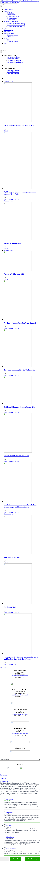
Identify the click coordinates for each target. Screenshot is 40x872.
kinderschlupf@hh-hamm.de (20, 733)
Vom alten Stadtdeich (12, 557)
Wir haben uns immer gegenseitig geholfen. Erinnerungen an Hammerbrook (20, 506)
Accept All (16, 859)
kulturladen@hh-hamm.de (20, 675)
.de (27, 714)
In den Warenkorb (9, 199)
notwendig (9, 799)
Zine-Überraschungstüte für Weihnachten (19, 370)
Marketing (9, 812)
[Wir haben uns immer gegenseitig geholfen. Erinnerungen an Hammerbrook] (22, 482)
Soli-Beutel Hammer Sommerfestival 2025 (20, 407)
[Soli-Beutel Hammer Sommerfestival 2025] (22, 390)
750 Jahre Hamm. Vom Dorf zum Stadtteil (20, 323)
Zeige (13, 70)
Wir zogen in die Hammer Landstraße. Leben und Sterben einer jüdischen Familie (21, 658)
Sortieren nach (13, 57)
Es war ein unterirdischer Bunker (16, 456)
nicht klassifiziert (11, 848)
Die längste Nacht (10, 607)
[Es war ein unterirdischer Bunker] (22, 433)
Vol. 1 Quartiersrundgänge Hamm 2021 (19, 125)
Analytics (9, 825)
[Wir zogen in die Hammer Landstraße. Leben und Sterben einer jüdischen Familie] (22, 633)
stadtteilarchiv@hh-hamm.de (20, 695)
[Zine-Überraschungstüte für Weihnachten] (22, 348)
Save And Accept (32, 859)
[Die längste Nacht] (22, 583)
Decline (5, 859)
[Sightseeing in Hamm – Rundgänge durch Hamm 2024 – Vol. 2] (22, 160)
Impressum (3, 775)
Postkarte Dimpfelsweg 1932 (14, 243)
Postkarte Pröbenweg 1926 (14, 274)
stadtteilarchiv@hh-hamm (19, 714)
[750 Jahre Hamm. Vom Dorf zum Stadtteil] (22, 300)
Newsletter (3, 778)
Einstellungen (10, 837)
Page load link (4, 781)
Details (6, 131)
